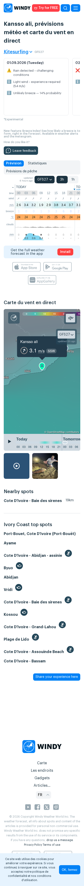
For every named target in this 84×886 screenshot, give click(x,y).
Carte (42, 763)
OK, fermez (69, 869)
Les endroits (42, 770)
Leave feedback (24, 150)
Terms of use (51, 844)
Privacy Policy (33, 844)
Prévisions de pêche (21, 171)
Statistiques (37, 163)
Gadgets (42, 778)
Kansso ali (29, 341)
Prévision (13, 163)
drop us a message (59, 840)
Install (65, 252)
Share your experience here (56, 677)
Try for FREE (48, 8)
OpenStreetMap (56, 432)
